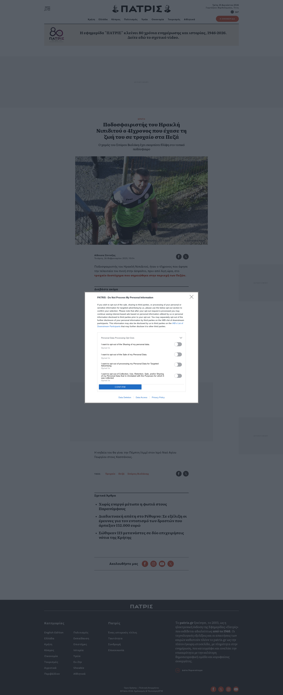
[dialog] (141, 347)
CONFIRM (120, 387)
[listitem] (141, 337)
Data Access (141, 397)
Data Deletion (125, 397)
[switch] (178, 344)
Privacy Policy (158, 397)
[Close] (192, 298)
